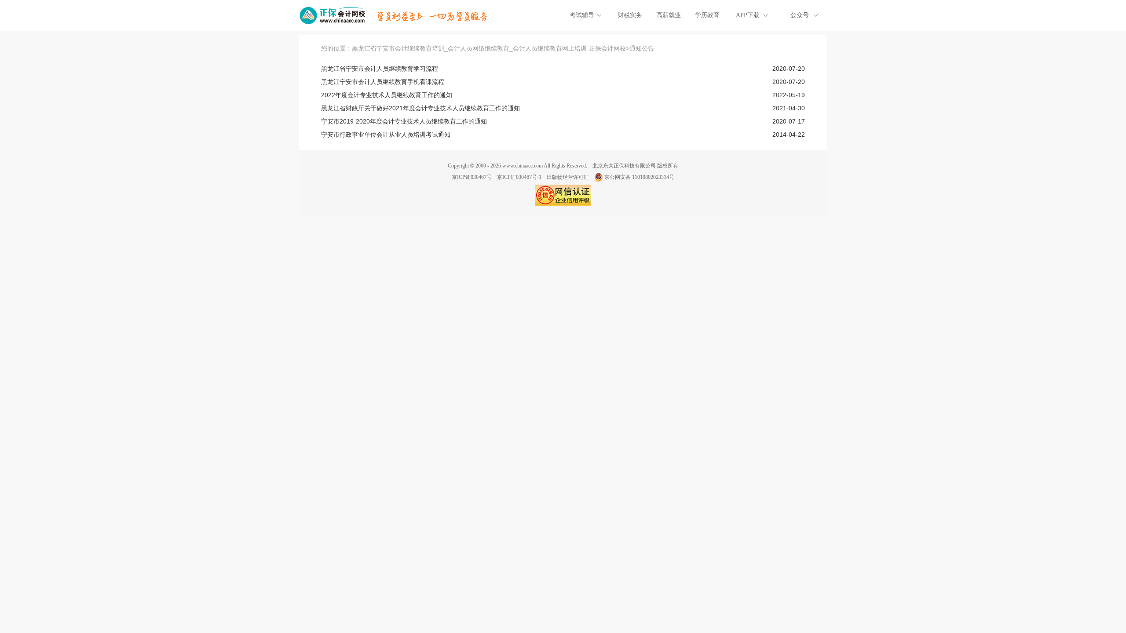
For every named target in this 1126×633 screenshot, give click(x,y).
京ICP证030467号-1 (519, 177)
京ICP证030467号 (472, 177)
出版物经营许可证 (568, 177)
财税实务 (630, 15)
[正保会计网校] (333, 15)
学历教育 (707, 15)
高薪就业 (668, 15)
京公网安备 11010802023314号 (639, 177)
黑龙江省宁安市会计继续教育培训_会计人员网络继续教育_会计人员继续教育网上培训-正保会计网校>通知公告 (503, 48)
